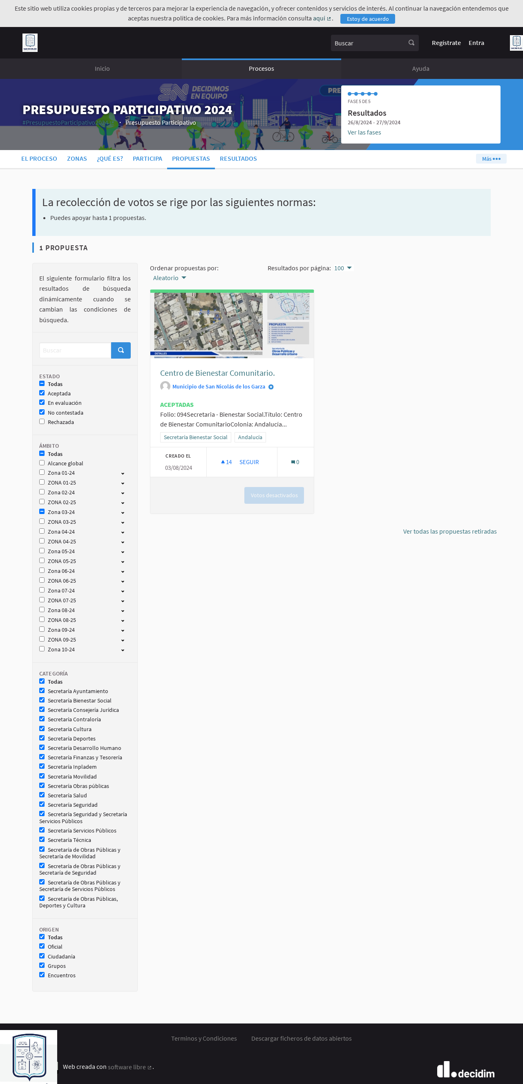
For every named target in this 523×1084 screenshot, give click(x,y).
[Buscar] (411, 43)
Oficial (55, 946)
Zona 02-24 (61, 492)
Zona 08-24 (61, 610)
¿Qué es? (110, 158)
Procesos (261, 68)
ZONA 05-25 (62, 561)
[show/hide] (126, 472)
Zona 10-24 (61, 649)
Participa (147, 158)
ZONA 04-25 (62, 541)
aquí (322, 18)
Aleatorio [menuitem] (166, 277)
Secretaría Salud (67, 795)
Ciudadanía (61, 956)
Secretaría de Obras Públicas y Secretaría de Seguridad (80, 870)
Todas (55, 384)
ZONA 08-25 (62, 620)
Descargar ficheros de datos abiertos (301, 1038)
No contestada (65, 412)
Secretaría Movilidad (72, 776)
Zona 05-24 (61, 551)
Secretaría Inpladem (72, 766)
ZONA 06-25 (62, 580)
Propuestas (191, 158)
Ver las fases (364, 132)
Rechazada (61, 422)
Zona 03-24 (61, 512)
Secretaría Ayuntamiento (78, 691)
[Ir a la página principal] (30, 43)
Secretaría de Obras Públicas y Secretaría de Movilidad (80, 853)
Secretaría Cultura (70, 729)
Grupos (57, 966)
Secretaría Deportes (72, 738)
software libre (130, 1067)
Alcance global (65, 463)
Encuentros (62, 975)
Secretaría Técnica (69, 840)
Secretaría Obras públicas (78, 786)
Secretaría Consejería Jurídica (83, 710)
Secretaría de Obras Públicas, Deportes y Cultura (78, 902)
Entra (476, 42)
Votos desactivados (274, 495)
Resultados (238, 158)
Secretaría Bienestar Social (80, 700)
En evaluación (65, 402)
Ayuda (420, 68)
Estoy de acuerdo (368, 18)
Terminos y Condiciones (204, 1038)
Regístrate (446, 42)
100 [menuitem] (339, 268)
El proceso (39, 158)
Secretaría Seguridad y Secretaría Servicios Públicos (83, 818)
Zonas (77, 158)
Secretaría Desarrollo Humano (84, 748)
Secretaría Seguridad (73, 804)
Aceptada (59, 393)
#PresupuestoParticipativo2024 (68, 122)
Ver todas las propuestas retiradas (450, 531)
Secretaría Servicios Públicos (82, 830)
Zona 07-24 (61, 590)
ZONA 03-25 (62, 521)
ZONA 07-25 (62, 600)
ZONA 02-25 (62, 502)
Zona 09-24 (61, 629)
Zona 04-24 (61, 531)
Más (487, 158)
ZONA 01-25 (62, 482)
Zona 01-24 (61, 472)
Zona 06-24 (61, 571)
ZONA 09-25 (62, 639)
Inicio (102, 68)
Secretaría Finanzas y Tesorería (85, 757)
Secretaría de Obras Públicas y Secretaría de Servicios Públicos (80, 886)
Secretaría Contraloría (74, 719)
